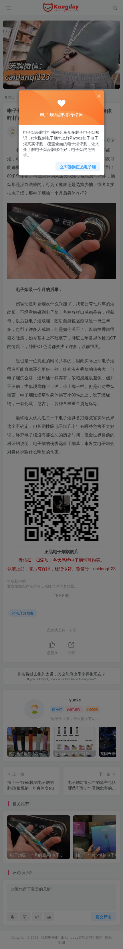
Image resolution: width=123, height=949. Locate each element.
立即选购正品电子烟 (78, 166)
